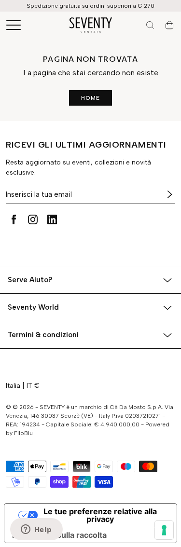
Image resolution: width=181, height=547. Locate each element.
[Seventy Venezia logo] (91, 25)
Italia (13, 386)
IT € (33, 386)
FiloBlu (23, 433)
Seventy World (33, 307)
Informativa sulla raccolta (59, 535)
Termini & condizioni (43, 334)
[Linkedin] (52, 219)
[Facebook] (13, 219)
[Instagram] (33, 219)
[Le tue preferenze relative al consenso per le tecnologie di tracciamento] (164, 530)
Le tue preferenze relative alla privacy (100, 515)
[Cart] (169, 25)
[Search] (150, 25)
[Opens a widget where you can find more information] (36, 530)
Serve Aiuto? (30, 279)
